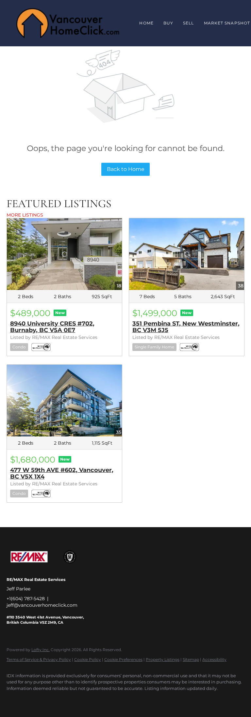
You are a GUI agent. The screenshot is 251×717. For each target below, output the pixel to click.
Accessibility (214, 659)
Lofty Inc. (40, 649)
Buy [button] (168, 23)
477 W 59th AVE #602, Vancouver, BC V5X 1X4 (61, 473)
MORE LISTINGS (25, 215)
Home (146, 23)
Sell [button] (188, 23)
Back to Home (125, 169)
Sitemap (191, 659)
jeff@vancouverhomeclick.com (42, 605)
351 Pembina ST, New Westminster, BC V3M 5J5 (186, 327)
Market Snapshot (227, 23)
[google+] (33, 699)
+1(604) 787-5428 (26, 599)
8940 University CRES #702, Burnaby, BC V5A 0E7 (52, 327)
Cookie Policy (87, 659)
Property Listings (162, 659)
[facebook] (14, 699)
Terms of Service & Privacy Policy (39, 659)
